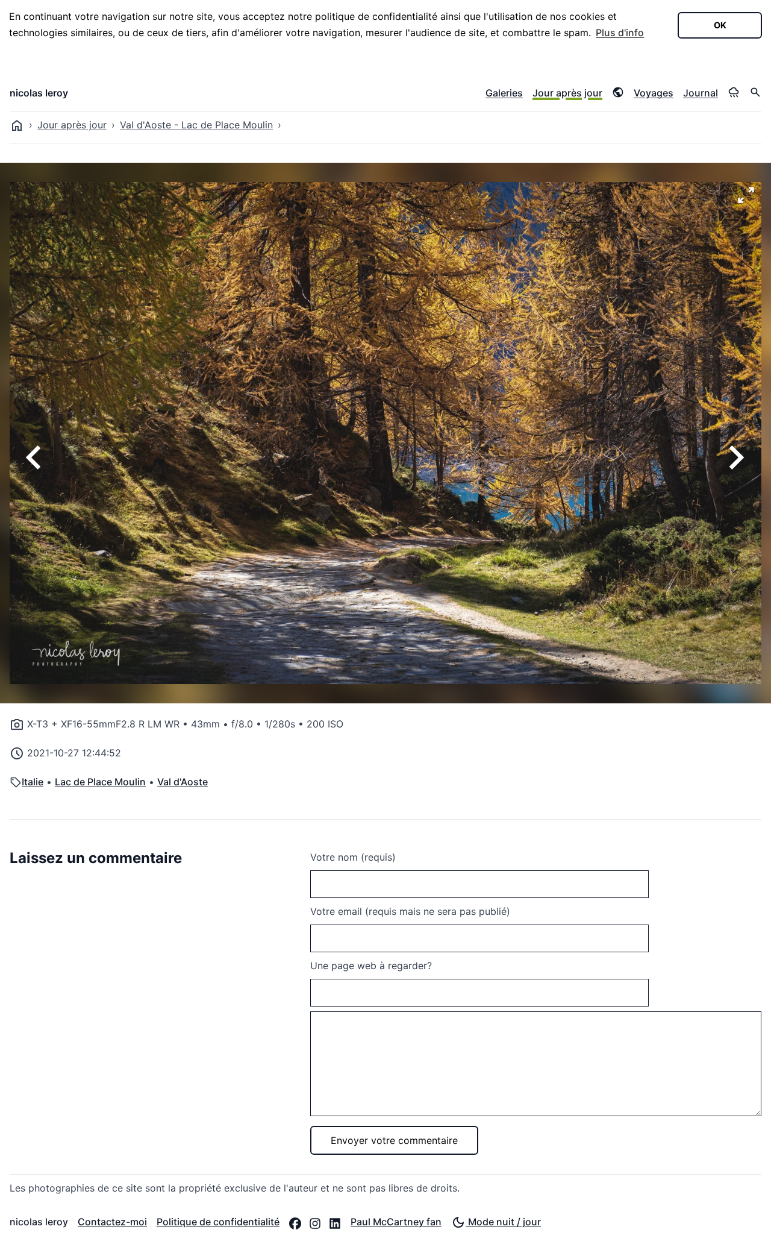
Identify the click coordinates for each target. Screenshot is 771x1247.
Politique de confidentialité (218, 1222)
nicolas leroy (39, 93)
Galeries (504, 93)
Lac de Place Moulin (100, 782)
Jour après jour (567, 93)
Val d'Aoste (182, 782)
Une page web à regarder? (371, 966)
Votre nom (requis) (353, 857)
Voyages (653, 93)
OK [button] (720, 25)
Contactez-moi (112, 1222)
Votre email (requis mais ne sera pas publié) (410, 911)
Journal (700, 93)
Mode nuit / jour (503, 1222)
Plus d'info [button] (620, 33)
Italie (32, 782)
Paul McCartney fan (396, 1222)
